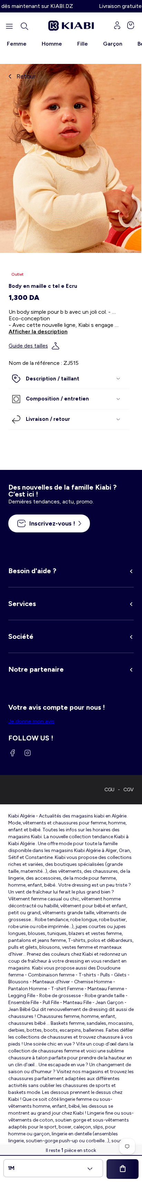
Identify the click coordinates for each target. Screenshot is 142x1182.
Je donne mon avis (31, 721)
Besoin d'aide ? (32, 571)
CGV (128, 790)
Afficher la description (38, 331)
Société (20, 636)
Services (22, 603)
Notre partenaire (36, 669)
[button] (24, 26)
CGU (109, 790)
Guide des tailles (28, 346)
